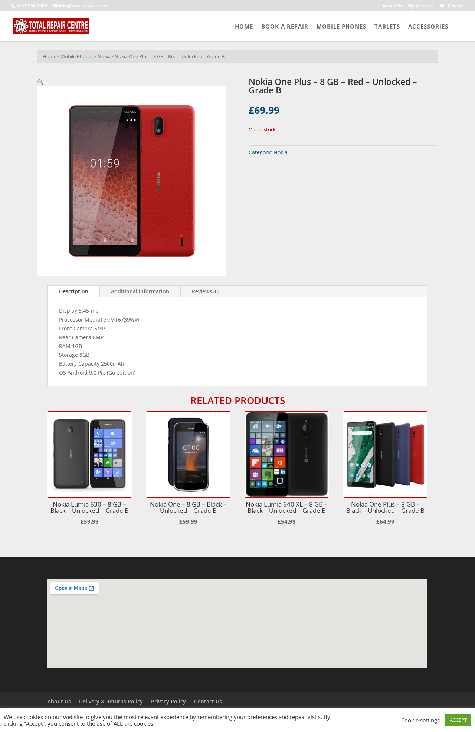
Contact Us (208, 701)
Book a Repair (284, 27)
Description (73, 291)
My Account (420, 6)
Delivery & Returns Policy (111, 701)
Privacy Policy (168, 701)
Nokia (104, 56)
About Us (392, 6)
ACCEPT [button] (458, 719)
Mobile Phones (341, 27)
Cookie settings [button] (420, 720)
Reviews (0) (205, 291)
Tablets (387, 27)
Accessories (428, 27)
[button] (40, 81)
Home (244, 27)
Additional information (140, 291)
